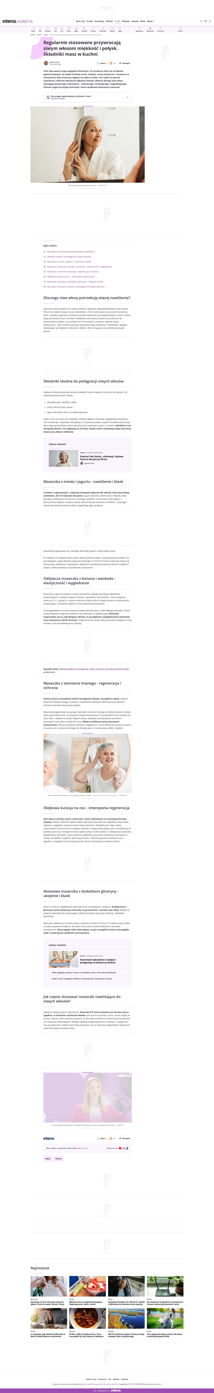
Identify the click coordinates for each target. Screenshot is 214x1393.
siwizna (58, 1158)
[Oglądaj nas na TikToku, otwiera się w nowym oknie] (127, 1148)
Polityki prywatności (97, 1384)
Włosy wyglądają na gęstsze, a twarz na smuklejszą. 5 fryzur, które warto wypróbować (84, 972)
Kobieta (39, 35)
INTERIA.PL (131, 1384)
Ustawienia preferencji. (111, 1384)
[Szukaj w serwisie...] (201, 21)
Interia (33, 35)
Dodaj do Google (70, 98)
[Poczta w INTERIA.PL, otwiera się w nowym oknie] (205, 21)
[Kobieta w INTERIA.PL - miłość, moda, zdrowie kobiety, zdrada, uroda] (25, 21)
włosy (47, 1158)
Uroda (46, 35)
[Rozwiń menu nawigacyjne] (210, 21)
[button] (99, 21)
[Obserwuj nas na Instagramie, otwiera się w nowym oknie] (124, 1148)
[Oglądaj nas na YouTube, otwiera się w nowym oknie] (120, 1148)
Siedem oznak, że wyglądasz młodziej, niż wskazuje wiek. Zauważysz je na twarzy (82, 979)
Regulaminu (83, 1384)
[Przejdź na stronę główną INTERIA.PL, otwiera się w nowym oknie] (9, 21)
